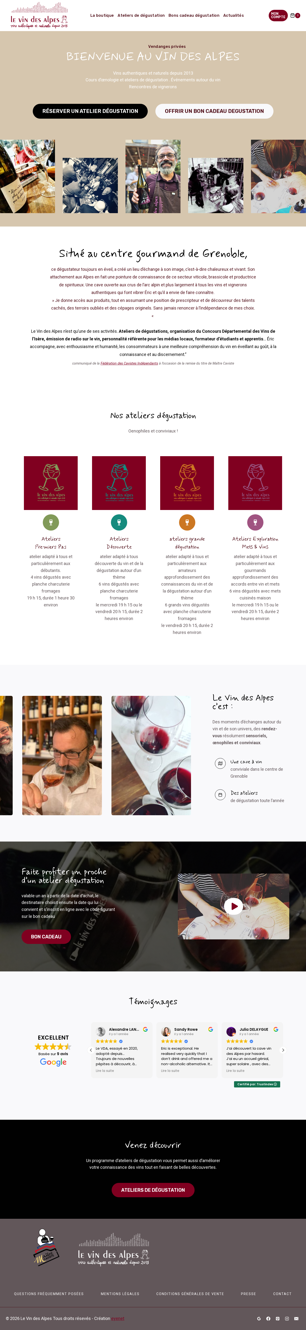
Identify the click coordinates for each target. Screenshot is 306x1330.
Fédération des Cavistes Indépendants (129, 363)
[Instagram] (287, 1319)
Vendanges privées (167, 46)
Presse (248, 1294)
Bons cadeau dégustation (194, 15)
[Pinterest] (277, 1319)
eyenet (117, 1318)
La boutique (102, 15)
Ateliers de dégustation (141, 15)
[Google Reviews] (259, 1319)
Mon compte (278, 15)
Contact (282, 1294)
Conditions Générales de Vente (190, 1294)
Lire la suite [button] (105, 1071)
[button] (233, 906)
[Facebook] (268, 1319)
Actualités (233, 15)
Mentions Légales (120, 1294)
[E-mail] (296, 1319)
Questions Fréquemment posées (49, 1294)
